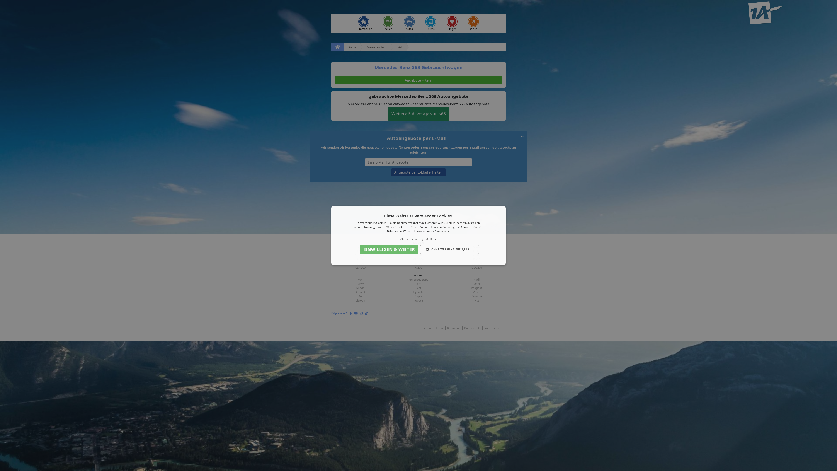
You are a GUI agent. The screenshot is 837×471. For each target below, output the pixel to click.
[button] (418, 239)
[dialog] (418, 235)
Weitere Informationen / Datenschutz (427, 231)
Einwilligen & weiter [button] (389, 249)
